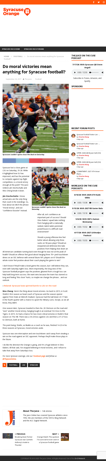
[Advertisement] (72, 25)
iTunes (86, 78)
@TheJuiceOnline (9, 359)
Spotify (87, 81)
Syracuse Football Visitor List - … (88, 134)
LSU (23, 365)
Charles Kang (84, 137)
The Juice (28, 79)
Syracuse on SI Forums (34, 49)
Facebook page (39, 356)
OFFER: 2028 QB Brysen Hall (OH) (89, 153)
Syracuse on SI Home (11, 49)
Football (38, 79)
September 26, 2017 (13, 79)
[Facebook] (93, 2)
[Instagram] (103, 2)
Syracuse (34, 365)
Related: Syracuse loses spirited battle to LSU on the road (30, 285)
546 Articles (47, 411)
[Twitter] (98, 2)
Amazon (93, 78)
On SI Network (80, 458)
